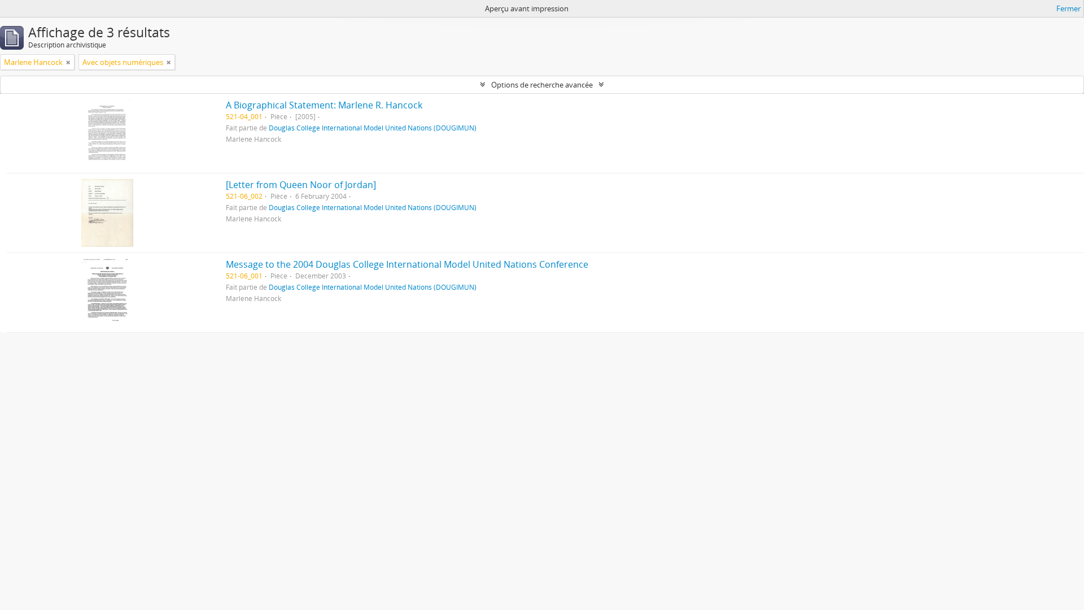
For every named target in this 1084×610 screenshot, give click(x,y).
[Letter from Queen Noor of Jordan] (301, 184)
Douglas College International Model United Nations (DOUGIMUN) (373, 127)
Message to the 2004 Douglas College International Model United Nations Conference (407, 264)
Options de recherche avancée (542, 85)
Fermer (1068, 8)
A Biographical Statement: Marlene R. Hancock (324, 105)
